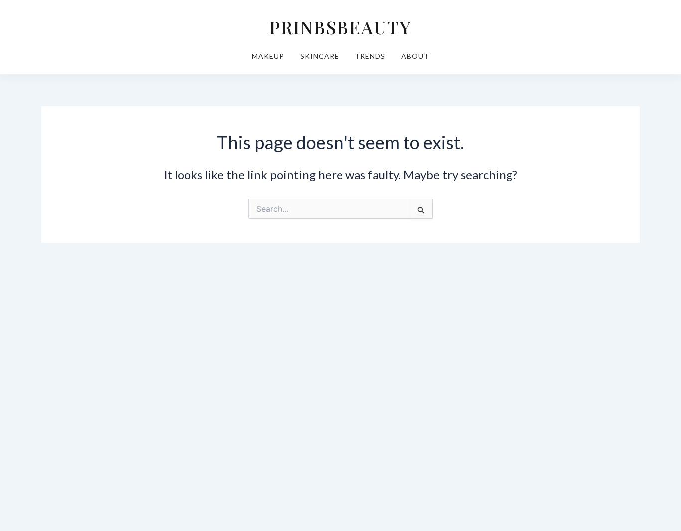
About (415, 56)
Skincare (319, 56)
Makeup (268, 56)
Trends (370, 56)
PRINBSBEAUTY (340, 27)
